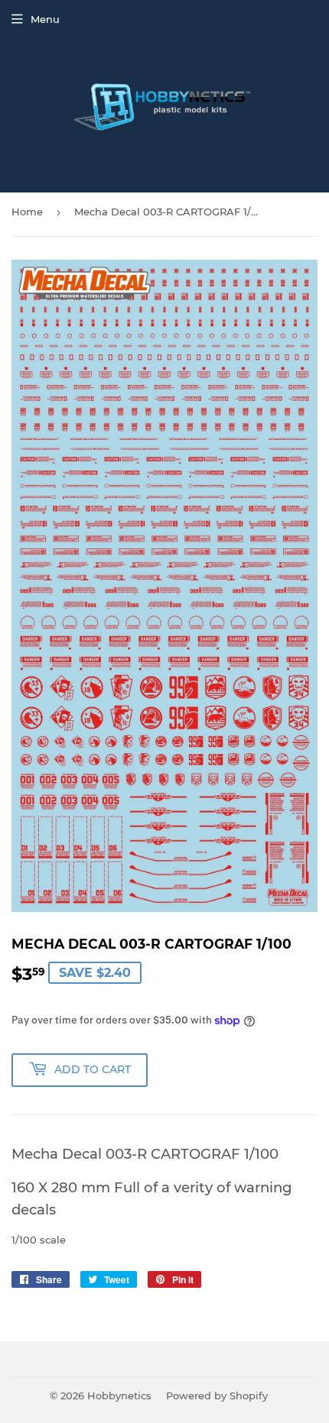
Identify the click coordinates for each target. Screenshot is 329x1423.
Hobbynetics (119, 1395)
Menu (45, 19)
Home (27, 211)
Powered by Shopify (217, 1395)
